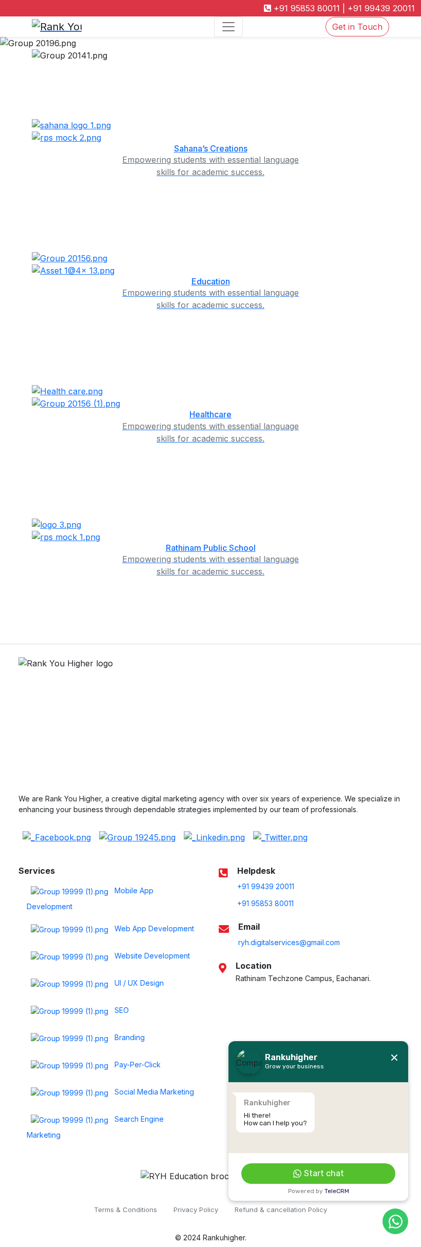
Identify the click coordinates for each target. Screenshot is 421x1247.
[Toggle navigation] (228, 26)
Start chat (324, 1173)
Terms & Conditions (125, 1209)
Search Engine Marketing (95, 1127)
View (207, 1208)
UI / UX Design (138, 983)
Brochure (202, 1187)
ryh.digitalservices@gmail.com (289, 942)
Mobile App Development (90, 898)
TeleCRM (336, 1191)
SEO (120, 1010)
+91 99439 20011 (380, 8)
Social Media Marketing (153, 1091)
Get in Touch (357, 27)
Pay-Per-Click (136, 1064)
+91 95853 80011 (305, 8)
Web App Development (153, 928)
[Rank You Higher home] (82, 26)
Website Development (151, 955)
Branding (128, 1037)
